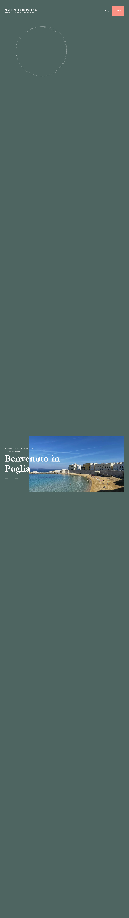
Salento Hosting (21, 10)
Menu (118, 11)
